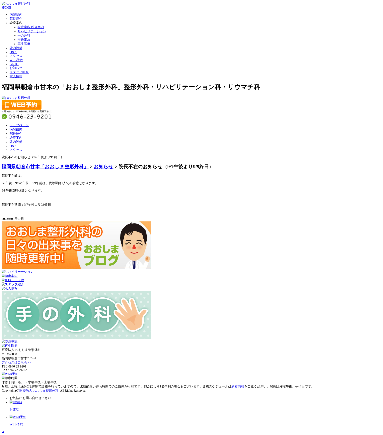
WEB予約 (16, 60)
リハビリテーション (32, 31)
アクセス (16, 56)
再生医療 (24, 44)
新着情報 (237, 386)
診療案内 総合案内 (31, 27)
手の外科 (24, 35)
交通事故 (24, 39)
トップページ (19, 125)
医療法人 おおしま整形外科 (38, 390)
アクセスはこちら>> (16, 362)
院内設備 (16, 48)
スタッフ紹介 (19, 72)
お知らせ (16, 68)
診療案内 (16, 137)
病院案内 (16, 14)
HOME (6, 7)
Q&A (13, 52)
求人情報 (16, 76)
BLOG (14, 64)
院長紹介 (16, 18)
